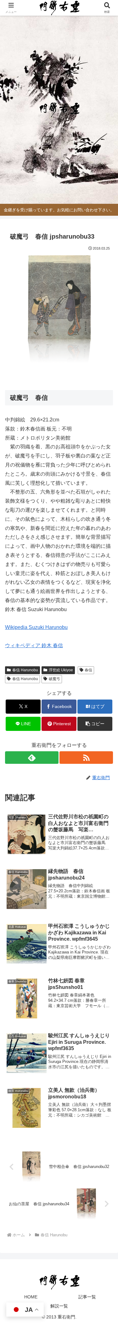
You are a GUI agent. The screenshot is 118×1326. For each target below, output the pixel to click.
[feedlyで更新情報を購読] (32, 757)
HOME (30, 1296)
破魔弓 (54, 679)
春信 (88, 670)
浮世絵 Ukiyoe (61, 670)
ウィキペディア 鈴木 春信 (34, 645)
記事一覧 (87, 1296)
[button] (94, 724)
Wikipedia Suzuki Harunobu (36, 627)
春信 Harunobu (25, 670)
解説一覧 (59, 1305)
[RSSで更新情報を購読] (86, 757)
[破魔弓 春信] (59, 308)
